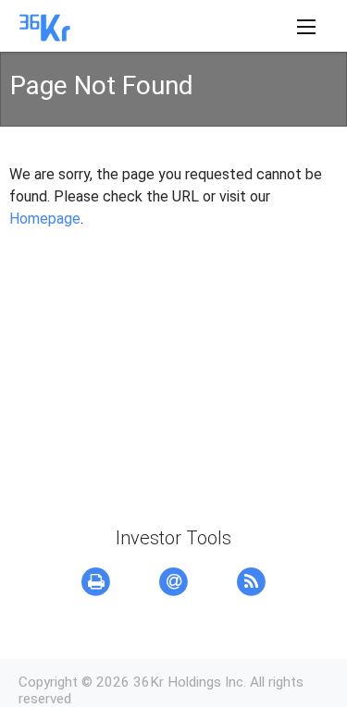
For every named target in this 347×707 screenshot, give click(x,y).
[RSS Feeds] (251, 582)
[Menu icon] (306, 26)
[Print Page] (96, 582)
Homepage (45, 218)
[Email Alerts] (174, 582)
